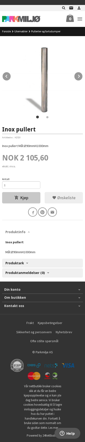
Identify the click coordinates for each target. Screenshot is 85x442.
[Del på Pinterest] (42, 212)
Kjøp (24, 197)
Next (82, 75)
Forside (6, 31)
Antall (5, 179)
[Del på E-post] (52, 212)
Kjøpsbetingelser (50, 323)
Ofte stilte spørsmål (44, 341)
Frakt (30, 323)
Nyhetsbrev (64, 332)
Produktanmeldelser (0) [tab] (25, 273)
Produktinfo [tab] (15, 232)
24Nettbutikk (50, 436)
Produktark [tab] (14, 263)
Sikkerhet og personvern (34, 332)
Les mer (53, 428)
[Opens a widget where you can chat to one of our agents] (67, 434)
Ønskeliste (66, 197)
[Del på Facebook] (32, 212)
